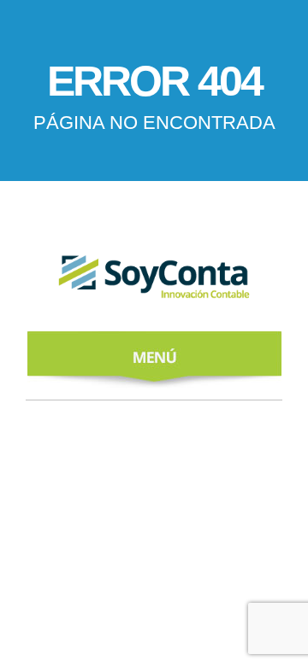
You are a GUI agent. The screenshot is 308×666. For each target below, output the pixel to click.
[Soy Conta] (154, 281)
